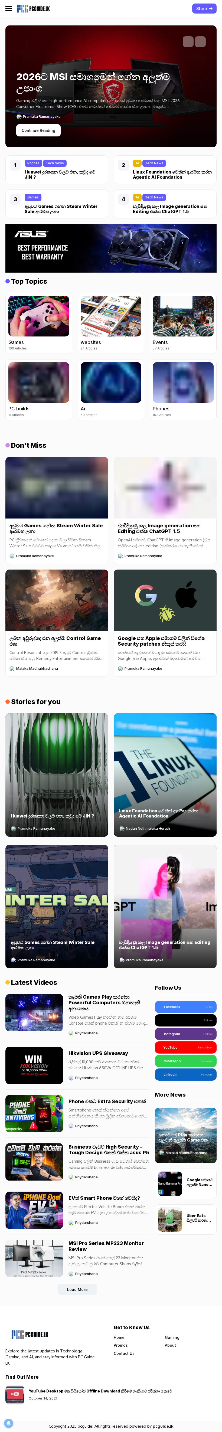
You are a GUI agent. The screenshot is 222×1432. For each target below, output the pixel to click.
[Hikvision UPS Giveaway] (34, 1065)
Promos (121, 1345)
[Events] (183, 323)
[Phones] (183, 389)
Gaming (172, 1337)
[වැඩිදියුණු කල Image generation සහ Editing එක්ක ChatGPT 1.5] (165, 488)
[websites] (111, 323)
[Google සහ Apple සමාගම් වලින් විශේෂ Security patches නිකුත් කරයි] (165, 600)
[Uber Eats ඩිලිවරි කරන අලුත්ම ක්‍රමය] (170, 1219)
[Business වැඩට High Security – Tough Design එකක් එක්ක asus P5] (34, 1162)
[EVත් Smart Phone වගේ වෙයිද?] (34, 1210)
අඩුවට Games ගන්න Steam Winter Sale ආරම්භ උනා (61, 209)
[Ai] (111, 389)
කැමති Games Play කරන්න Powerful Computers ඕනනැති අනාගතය (104, 1002)
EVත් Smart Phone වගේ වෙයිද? (104, 1198)
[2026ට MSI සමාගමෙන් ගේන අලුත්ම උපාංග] (104, 103)
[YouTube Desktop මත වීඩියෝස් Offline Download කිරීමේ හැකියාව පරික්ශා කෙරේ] (14, 1394)
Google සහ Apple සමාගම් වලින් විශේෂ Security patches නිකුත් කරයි (161, 641)
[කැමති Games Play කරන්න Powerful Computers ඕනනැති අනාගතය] (34, 1012)
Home (119, 1337)
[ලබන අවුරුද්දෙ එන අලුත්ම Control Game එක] (56, 600)
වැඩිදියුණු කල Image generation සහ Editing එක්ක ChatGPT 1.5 (170, 209)
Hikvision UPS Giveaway (98, 1053)
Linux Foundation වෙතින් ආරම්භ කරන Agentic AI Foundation (172, 174)
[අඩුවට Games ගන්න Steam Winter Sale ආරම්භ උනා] (56, 488)
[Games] (39, 323)
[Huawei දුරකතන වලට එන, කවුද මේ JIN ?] (56, 775)
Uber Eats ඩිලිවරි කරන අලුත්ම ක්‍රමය (197, 1220)
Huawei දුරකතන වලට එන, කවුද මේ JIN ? (60, 174)
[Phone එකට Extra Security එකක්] (34, 1113)
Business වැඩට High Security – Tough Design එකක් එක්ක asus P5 (108, 1150)
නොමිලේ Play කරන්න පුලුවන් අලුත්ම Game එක (183, 1137)
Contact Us (124, 1353)
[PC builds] (39, 389)
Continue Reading (38, 130)
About (170, 1345)
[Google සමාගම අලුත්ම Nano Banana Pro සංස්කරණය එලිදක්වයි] (170, 1184)
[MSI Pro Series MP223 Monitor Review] (34, 1258)
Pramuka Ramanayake (42, 117)
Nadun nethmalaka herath (148, 828)
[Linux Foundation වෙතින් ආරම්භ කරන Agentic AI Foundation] (165, 775)
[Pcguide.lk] (33, 8)
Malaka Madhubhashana (37, 668)
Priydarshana (86, 1033)
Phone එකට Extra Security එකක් (107, 1101)
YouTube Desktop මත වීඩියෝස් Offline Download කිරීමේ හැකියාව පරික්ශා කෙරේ (100, 1391)
